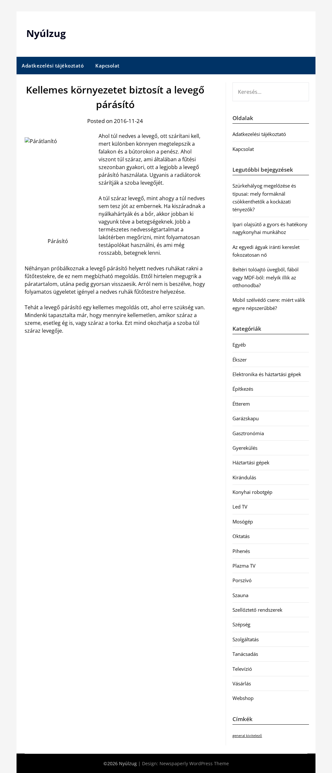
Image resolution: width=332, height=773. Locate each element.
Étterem (241, 403)
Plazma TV (243, 565)
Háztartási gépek (250, 462)
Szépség (241, 624)
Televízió (242, 669)
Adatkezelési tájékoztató (53, 65)
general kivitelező (247, 735)
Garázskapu (245, 418)
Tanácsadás (245, 654)
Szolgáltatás (245, 639)
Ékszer (239, 359)
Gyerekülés (244, 448)
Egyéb (239, 344)
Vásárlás (241, 683)
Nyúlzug (46, 33)
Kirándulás (244, 477)
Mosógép (242, 521)
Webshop (243, 698)
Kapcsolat (107, 65)
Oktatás (241, 536)
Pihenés (241, 551)
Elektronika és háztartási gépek (266, 374)
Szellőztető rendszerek (257, 610)
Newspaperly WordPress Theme (194, 763)
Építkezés (242, 389)
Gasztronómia (248, 433)
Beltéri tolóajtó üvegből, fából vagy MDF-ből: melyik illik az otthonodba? (265, 277)
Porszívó (242, 580)
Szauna (240, 595)
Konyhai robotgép (252, 492)
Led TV (239, 506)
